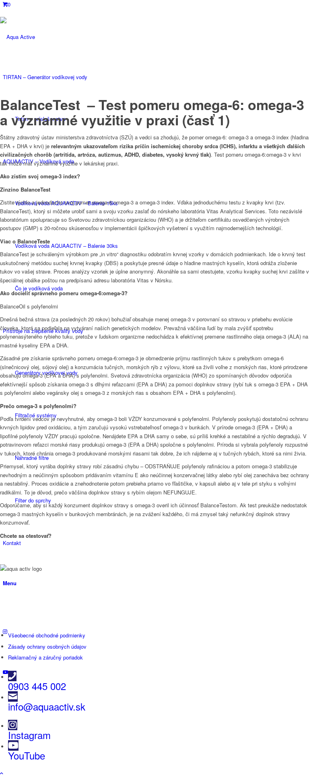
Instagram (29, 735)
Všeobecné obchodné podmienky (46, 635)
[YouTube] (13, 745)
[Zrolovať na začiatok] (1, 773)
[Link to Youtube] (5, 672)
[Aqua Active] (60, 37)
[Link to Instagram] (5, 631)
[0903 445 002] (12, 676)
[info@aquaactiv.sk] (13, 696)
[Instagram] (12, 725)
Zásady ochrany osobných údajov (47, 646)
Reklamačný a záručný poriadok (45, 657)
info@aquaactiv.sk (46, 706)
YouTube (26, 755)
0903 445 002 (37, 686)
